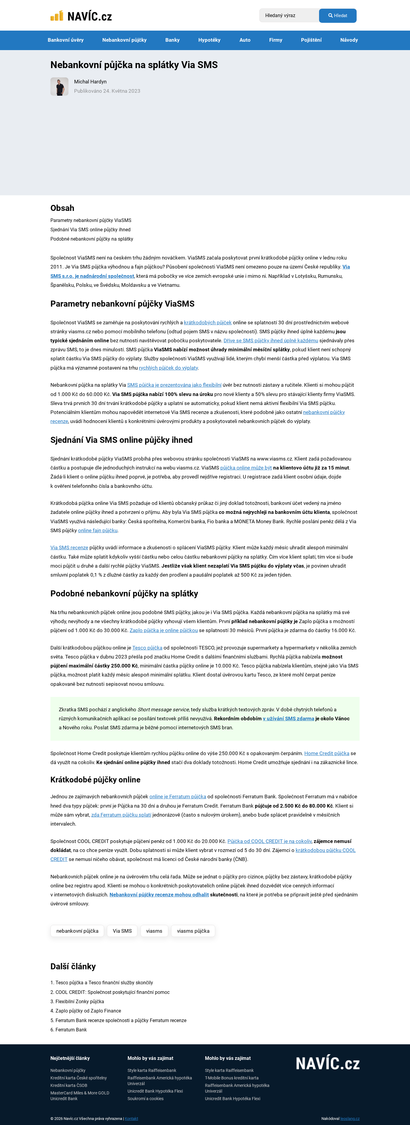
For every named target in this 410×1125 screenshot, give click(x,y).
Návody (349, 40)
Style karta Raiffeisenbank (152, 1070)
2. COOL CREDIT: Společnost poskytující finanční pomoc (110, 992)
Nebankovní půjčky (124, 40)
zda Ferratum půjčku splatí (121, 815)
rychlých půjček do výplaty (168, 368)
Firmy (275, 40)
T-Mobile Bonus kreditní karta (232, 1078)
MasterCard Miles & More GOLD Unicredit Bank (79, 1095)
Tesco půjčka (147, 648)
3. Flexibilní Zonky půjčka (77, 1001)
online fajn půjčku (97, 530)
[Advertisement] (205, 141)
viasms (154, 931)
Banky (172, 40)
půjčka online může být (246, 468)
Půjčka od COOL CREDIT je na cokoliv (270, 841)
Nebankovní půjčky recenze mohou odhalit (159, 895)
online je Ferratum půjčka (177, 797)
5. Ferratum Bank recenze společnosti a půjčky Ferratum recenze (118, 1020)
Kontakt (131, 1118)
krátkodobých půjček (208, 323)
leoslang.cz (350, 1118)
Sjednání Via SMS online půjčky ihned (90, 229)
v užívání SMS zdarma (288, 719)
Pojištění (311, 40)
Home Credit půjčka (326, 753)
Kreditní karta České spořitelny (78, 1078)
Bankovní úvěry (66, 40)
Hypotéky (209, 40)
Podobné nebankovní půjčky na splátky (91, 239)
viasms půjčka (193, 931)
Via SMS (122, 931)
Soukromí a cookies (146, 1098)
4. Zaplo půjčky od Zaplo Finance (85, 1011)
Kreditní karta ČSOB (68, 1085)
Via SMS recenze (69, 547)
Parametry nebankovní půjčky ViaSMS (90, 220)
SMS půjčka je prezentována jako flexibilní (174, 385)
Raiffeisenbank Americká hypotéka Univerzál (160, 1081)
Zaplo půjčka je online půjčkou (164, 630)
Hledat (340, 15)
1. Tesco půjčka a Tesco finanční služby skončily (101, 983)
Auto (245, 40)
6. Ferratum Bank (68, 1030)
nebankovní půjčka (77, 931)
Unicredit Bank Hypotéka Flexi (155, 1091)
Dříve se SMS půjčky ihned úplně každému (271, 341)
